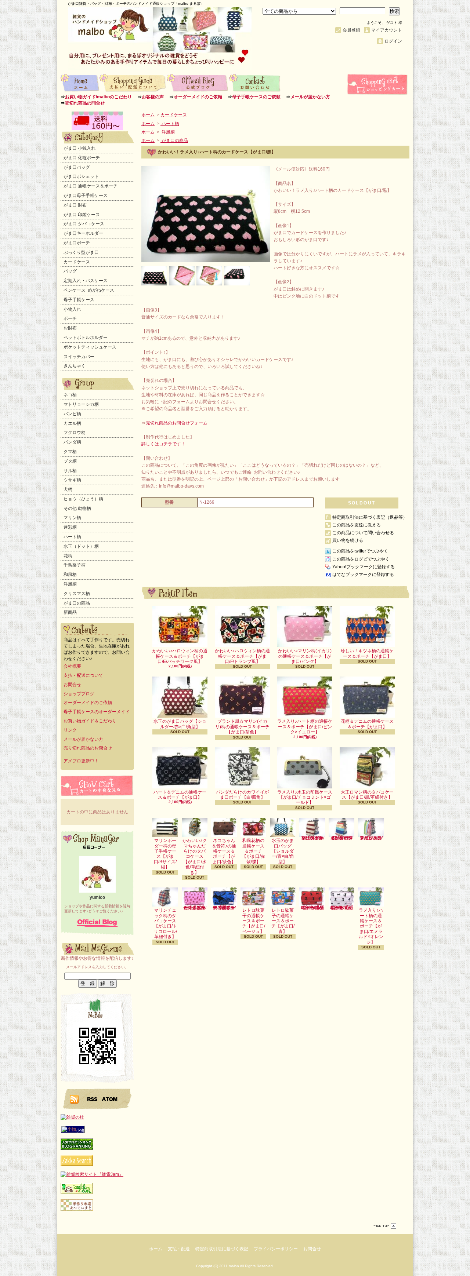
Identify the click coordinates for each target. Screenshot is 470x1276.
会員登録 (351, 30)
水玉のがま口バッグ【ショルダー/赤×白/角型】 (179, 724)
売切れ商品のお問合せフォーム (176, 423)
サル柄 (70, 470)
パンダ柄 (72, 442)
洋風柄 (70, 584)
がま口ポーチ (77, 242)
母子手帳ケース (79, 299)
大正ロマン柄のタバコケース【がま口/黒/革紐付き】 (367, 795)
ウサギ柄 (72, 479)
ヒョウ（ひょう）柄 (83, 499)
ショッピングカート (378, 84)
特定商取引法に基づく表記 (221, 1248)
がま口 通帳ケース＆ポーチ (91, 186)
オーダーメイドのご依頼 (198, 96)
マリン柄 (72, 517)
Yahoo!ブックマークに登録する (363, 566)
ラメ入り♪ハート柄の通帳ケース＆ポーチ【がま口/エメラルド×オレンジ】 (371, 926)
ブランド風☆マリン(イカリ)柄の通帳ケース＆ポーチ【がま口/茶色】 (242, 726)
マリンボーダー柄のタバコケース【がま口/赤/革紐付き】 (312, 838)
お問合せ (255, 82)
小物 (80, 1130)
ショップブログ (198, 82)
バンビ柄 (72, 413)
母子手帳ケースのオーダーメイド (97, 711)
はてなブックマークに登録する (363, 574)
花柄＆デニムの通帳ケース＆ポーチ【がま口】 (367, 724)
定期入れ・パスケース (86, 280)
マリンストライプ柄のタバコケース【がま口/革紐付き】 (371, 838)
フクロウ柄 (75, 432)
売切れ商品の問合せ (85, 103)
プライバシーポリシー (276, 1248)
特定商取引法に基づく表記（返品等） (369, 517)
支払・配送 (179, 1248)
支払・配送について (133, 82)
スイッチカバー (79, 356)
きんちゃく (75, 365)
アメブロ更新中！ (81, 760)
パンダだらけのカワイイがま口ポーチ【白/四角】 (242, 795)
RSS (92, 1098)
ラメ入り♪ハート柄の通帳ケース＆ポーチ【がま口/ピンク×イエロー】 (304, 726)
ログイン (393, 41)
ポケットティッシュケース (90, 347)
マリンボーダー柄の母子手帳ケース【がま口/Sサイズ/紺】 (165, 853)
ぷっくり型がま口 (81, 252)
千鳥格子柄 (75, 565)
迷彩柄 (70, 527)
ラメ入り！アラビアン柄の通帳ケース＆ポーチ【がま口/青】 (224, 907)
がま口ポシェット (81, 176)
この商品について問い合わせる (363, 532)
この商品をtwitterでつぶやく (360, 551)
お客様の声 (153, 96)
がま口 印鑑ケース (82, 214)
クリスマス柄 (77, 593)
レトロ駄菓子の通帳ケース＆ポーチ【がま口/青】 (282, 921)
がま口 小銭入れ (79, 148)
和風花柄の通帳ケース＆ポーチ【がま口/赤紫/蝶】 (253, 851)
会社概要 (72, 666)
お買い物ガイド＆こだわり (90, 720)
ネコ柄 (70, 394)
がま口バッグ (77, 167)
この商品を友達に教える (356, 525)
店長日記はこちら (97, 923)
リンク (70, 730)
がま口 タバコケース (84, 223)
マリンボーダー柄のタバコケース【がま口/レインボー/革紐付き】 (341, 838)
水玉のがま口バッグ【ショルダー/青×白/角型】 (283, 851)
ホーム (80, 82)
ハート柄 (72, 536)
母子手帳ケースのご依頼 (256, 96)
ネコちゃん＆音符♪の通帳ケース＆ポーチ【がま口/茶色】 (224, 851)
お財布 (70, 328)
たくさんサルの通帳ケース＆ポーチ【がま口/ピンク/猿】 (194, 907)
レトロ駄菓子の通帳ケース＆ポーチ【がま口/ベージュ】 (253, 921)
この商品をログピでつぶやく (361, 559)
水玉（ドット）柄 (81, 546)
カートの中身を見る (97, 785)
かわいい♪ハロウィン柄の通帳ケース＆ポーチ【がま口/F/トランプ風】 (242, 656)
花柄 (68, 555)
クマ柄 (70, 451)
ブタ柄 (70, 461)
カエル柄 (72, 423)
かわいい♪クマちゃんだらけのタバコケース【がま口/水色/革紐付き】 (194, 856)
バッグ (70, 271)
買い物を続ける (347, 540)
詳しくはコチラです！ (163, 443)
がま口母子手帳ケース (86, 195)
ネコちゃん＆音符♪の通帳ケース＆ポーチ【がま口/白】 (341, 907)
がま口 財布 (75, 205)
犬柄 (68, 489)
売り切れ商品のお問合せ (88, 748)
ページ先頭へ (384, 1226)
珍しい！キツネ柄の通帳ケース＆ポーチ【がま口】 (367, 653)
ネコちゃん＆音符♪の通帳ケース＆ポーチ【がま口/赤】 (312, 907)
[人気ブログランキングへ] (77, 1148)
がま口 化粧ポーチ (82, 157)
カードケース (77, 262)
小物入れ (72, 309)
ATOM (110, 1098)
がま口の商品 (77, 603)
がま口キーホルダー (83, 233)
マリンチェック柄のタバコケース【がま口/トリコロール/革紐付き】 (165, 923)
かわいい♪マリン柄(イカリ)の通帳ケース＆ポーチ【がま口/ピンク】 (305, 656)
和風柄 (70, 574)
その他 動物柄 (77, 508)
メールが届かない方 (310, 96)
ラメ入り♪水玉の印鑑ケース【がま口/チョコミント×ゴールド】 (304, 797)
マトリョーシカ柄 (81, 404)
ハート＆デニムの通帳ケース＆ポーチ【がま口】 (179, 795)
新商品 (70, 612)
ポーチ (70, 318)
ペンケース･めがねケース (89, 290)
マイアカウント (386, 30)
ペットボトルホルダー (86, 337)
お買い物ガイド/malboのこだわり (98, 96)
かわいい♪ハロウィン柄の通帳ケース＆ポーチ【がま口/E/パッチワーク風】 (179, 656)
